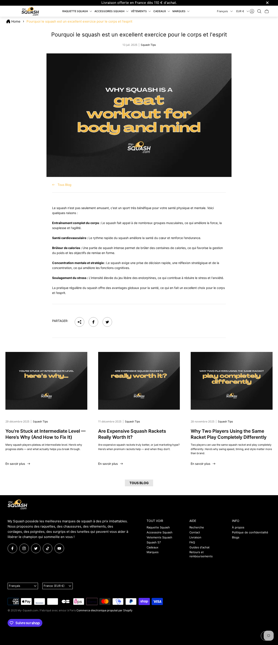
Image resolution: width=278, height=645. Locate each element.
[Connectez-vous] (252, 11)
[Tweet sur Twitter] (107, 322)
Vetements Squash (159, 537)
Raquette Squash (158, 527)
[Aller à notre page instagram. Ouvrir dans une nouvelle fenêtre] (24, 548)
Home (15, 21)
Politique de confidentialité (250, 532)
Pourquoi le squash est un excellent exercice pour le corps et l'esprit (79, 21)
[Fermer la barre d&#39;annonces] (267, 2)
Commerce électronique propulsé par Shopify (104, 610)
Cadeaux (152, 547)
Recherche (196, 527)
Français (222, 11)
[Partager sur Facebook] (93, 322)
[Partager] (79, 322)
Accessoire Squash (159, 532)
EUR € (240, 11)
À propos (238, 527)
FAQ (192, 542)
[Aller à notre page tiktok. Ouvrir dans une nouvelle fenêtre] (47, 548)
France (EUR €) (54, 585)
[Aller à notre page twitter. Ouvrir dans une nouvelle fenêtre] (36, 548)
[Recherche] (259, 11)
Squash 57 (154, 542)
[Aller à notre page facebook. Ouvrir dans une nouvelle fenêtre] (12, 548)
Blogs (235, 537)
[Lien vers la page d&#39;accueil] (17, 505)
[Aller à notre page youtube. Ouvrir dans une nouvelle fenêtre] (59, 548)
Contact (194, 532)
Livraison (195, 537)
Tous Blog (64, 184)
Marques (153, 552)
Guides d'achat (199, 547)
